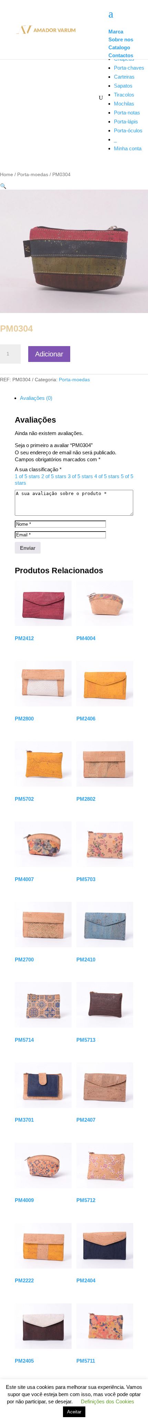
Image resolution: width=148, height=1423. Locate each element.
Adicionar (49, 354)
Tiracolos (124, 95)
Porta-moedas (32, 174)
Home (6, 174)
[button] (3, 186)
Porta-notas (127, 112)
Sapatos (123, 86)
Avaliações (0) (36, 398)
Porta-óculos (128, 130)
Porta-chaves (129, 68)
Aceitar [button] (74, 1411)
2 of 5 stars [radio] (53, 476)
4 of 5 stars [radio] (106, 476)
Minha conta (127, 148)
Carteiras (124, 77)
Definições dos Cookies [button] (107, 1401)
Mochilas (124, 104)
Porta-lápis (126, 121)
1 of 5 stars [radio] (27, 476)
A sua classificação (38, 469)
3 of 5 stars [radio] (80, 476)
